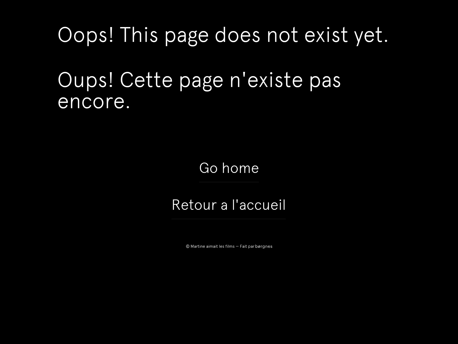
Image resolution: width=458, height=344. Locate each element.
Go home (229, 168)
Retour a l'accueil (228, 205)
